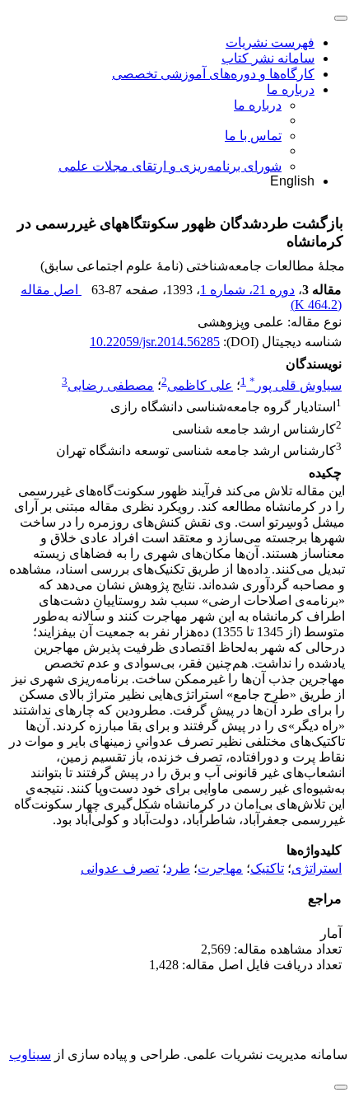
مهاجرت (220, 868)
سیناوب (30, 1055)
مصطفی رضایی (111, 385)
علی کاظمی (200, 385)
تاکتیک (267, 868)
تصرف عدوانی (120, 868)
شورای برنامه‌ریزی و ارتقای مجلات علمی (170, 166)
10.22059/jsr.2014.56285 (155, 342)
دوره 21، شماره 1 (247, 290)
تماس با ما (253, 136)
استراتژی (316, 868)
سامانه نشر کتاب (267, 58)
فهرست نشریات (270, 42)
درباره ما (290, 89)
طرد (178, 868)
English (292, 181)
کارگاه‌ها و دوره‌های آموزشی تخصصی (213, 74)
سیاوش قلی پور (295, 385)
